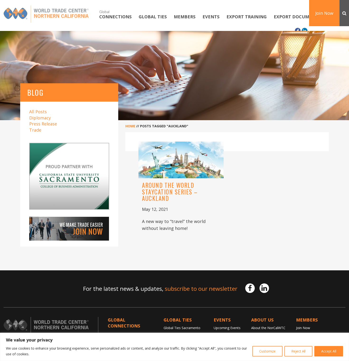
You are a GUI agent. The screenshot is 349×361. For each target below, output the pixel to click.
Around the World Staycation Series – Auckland (170, 192)
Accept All (328, 351)
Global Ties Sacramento (182, 328)
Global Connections (124, 323)
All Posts (38, 111)
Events (211, 17)
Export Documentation (303, 17)
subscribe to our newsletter (201, 288)
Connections (115, 14)
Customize (267, 351)
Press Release (43, 124)
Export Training (246, 17)
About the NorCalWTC (268, 328)
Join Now (324, 13)
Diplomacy (40, 118)
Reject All (298, 351)
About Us (262, 320)
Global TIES (153, 17)
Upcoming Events (227, 328)
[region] (174, 347)
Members (184, 17)
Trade (35, 130)
